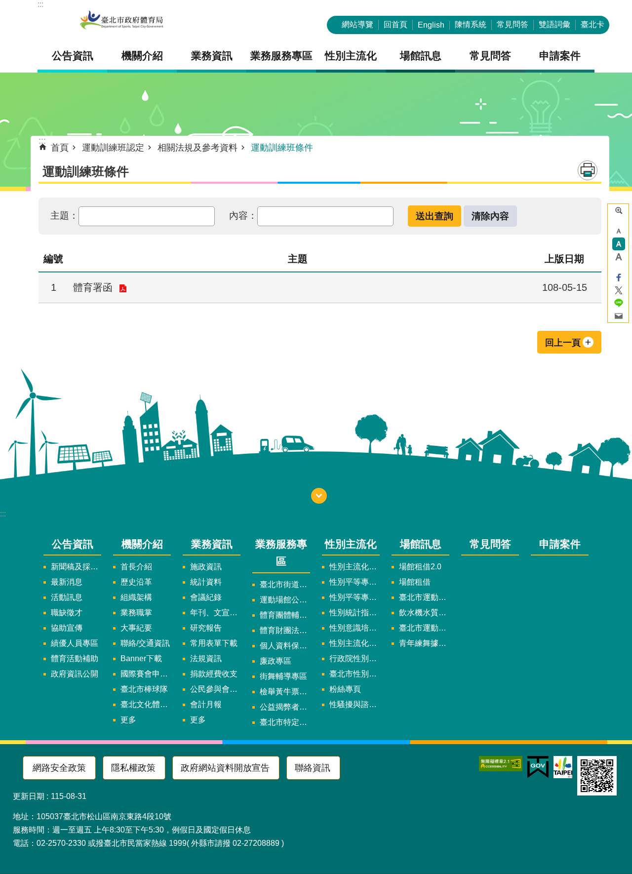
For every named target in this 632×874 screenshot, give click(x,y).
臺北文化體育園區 (145, 704)
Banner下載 (141, 658)
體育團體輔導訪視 (285, 615)
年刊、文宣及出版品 (215, 612)
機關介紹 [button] (142, 55)
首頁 (60, 148)
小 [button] (618, 231)
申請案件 (560, 55)
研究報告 (206, 628)
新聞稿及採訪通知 (76, 566)
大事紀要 (136, 628)
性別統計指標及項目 (354, 612)
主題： (64, 215)
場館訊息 (420, 544)
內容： (243, 215)
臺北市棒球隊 (144, 689)
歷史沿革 (136, 582)
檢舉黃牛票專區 (285, 691)
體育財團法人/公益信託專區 (285, 630)
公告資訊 (72, 544)
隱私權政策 (133, 768)
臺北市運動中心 (424, 597)
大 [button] (618, 256)
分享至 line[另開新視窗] (618, 303)
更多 (128, 719)
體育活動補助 (74, 658)
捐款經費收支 (213, 674)
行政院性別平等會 (354, 658)
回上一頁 (563, 343)
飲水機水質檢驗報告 (424, 612)
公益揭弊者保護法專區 (285, 707)
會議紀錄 (206, 597)
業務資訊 (212, 544)
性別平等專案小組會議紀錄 (354, 597)
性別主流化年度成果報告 (354, 643)
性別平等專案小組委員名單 (354, 582)
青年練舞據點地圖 (424, 643)
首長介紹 (136, 566)
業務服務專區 (281, 552)
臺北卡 (592, 24)
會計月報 (206, 704)
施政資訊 (206, 566)
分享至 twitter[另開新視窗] (618, 290)
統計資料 (206, 582)
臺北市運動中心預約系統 (424, 628)
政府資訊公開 (74, 674)
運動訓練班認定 (113, 148)
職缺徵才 (66, 612)
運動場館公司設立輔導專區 (285, 600)
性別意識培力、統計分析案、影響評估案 (354, 628)
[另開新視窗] (500, 763)
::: (40, 4)
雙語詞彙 (554, 24)
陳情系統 (470, 24)
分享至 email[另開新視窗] (618, 316)
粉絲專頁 (345, 689)
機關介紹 (142, 544)
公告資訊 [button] (72, 55)
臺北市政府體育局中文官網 (121, 21)
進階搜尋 (618, 210)
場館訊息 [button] (420, 55)
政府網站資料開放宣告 (225, 768)
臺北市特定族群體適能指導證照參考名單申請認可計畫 (285, 722)
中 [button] (618, 244)
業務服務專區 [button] (281, 55)
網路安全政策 (59, 768)
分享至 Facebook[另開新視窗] (618, 277)
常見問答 (512, 24)
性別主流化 (351, 544)
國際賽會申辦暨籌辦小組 (145, 674)
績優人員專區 (74, 643)
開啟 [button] (319, 496)
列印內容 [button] (587, 170)
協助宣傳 (66, 628)
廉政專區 (275, 661)
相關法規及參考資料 (197, 148)
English (431, 25)
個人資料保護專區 (285, 645)
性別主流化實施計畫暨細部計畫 (354, 566)
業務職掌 (136, 612)
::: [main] (42, 141)
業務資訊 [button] (212, 55)
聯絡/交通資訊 (145, 643)
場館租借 (415, 582)
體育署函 (93, 287)
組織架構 (136, 597)
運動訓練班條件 (282, 148)
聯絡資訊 (312, 768)
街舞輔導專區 (283, 676)
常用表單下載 (213, 643)
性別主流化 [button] (351, 55)
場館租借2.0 (420, 566)
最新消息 (66, 582)
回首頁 (395, 24)
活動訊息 (66, 597)
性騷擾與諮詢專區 (354, 704)
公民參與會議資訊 (215, 689)
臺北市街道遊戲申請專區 (285, 584)
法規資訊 (206, 658)
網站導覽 (357, 24)
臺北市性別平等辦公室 (354, 674)
